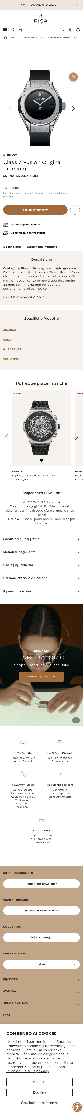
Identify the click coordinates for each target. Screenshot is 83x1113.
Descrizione (12, 247)
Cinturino (11, 359)
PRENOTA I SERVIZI (41, 676)
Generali (10, 330)
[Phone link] (21, 29)
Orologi (15, 37)
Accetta (39, 1082)
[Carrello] (77, 29)
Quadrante (12, 349)
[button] (13, 29)
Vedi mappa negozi (42, 937)
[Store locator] (61, 29)
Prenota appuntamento (25, 224)
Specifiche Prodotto (42, 247)
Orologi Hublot (32, 37)
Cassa (8, 340)
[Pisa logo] (41, 19)
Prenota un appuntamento (41, 910)
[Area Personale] (69, 29)
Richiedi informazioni (35, 210)
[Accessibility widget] (77, 1107)
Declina (39, 1092)
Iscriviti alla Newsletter (42, 884)
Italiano (41, 964)
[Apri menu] (5, 29)
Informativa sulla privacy (27, 1071)
